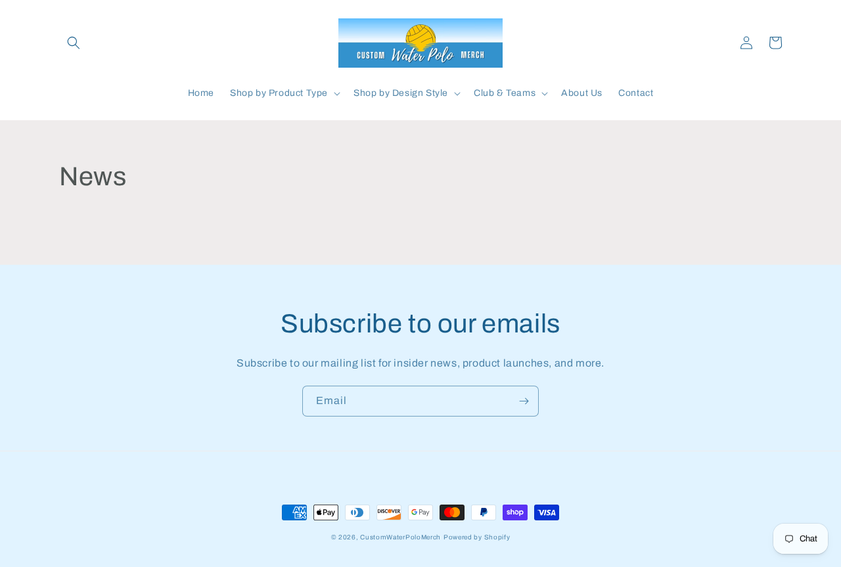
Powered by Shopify (477, 537)
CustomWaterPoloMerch (400, 537)
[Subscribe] (523, 401)
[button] (73, 42)
